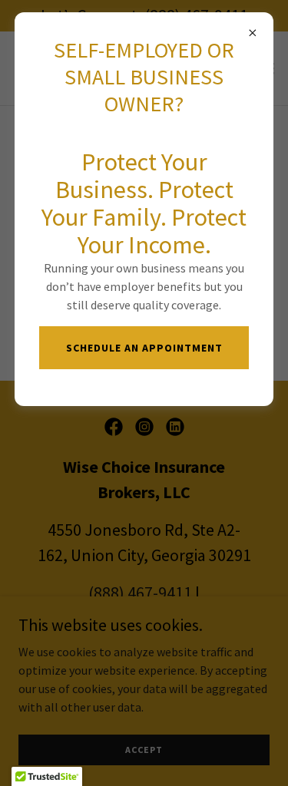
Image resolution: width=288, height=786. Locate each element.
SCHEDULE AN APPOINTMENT (144, 348)
